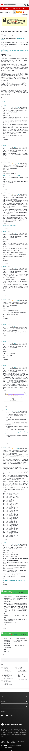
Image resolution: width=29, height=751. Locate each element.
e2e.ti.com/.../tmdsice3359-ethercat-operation (14, 580)
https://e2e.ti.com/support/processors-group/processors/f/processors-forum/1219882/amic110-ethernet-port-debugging (14, 50)
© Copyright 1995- (6, 745)
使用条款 (3, 742)
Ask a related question (13, 21)
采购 (2, 706)
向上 (4, 142)
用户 (27, 5)
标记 (14, 659)
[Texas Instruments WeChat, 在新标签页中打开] (2, 716)
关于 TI (2, 696)
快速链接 (3, 701)
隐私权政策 (16, 741)
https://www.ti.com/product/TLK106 (12, 175)
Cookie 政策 (9, 741)
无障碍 (2, 741)
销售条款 (23, 741)
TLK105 (2, 39)
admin (5, 35)
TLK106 (18, 38)
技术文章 (18, 8)
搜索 (25, 5)
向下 (7, 142)
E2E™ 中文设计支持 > (6, 8)
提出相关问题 (19, 12)
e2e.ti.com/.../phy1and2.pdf (10, 225)
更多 (24, 8)
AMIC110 (22, 38)
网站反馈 (13, 742)
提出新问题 (23, 12)
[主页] (8, 5)
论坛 (14, 8)
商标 (8, 742)
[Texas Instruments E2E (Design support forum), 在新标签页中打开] (7, 716)
